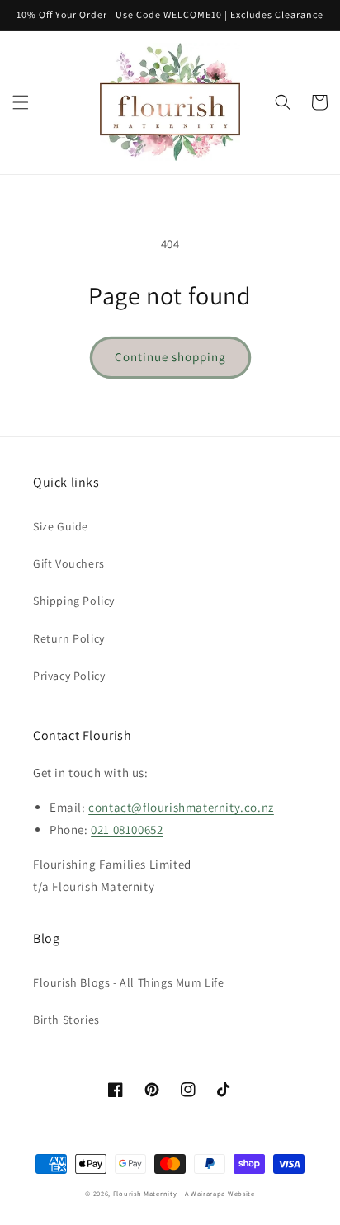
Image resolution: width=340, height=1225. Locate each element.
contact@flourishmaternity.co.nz (181, 807)
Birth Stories (66, 1019)
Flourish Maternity (145, 1193)
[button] (20, 102)
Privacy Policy (69, 675)
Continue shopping (170, 357)
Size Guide (60, 526)
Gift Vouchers (69, 563)
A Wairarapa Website (220, 1193)
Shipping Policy (74, 600)
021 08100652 (127, 829)
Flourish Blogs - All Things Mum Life (128, 982)
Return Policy (69, 638)
